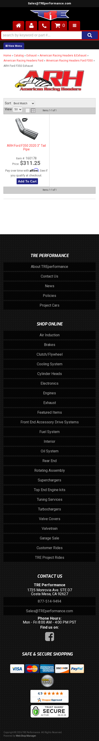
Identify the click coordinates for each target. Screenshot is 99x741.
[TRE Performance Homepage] (49, 15)
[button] (49, 35)
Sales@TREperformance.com (49, 3)
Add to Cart (27, 181)
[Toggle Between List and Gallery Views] (30, 110)
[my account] (31, 25)
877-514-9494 (49, 601)
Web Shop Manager (26, 736)
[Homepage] (18, 25)
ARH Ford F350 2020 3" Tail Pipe (26, 147)
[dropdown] (74, 25)
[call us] (44, 25)
